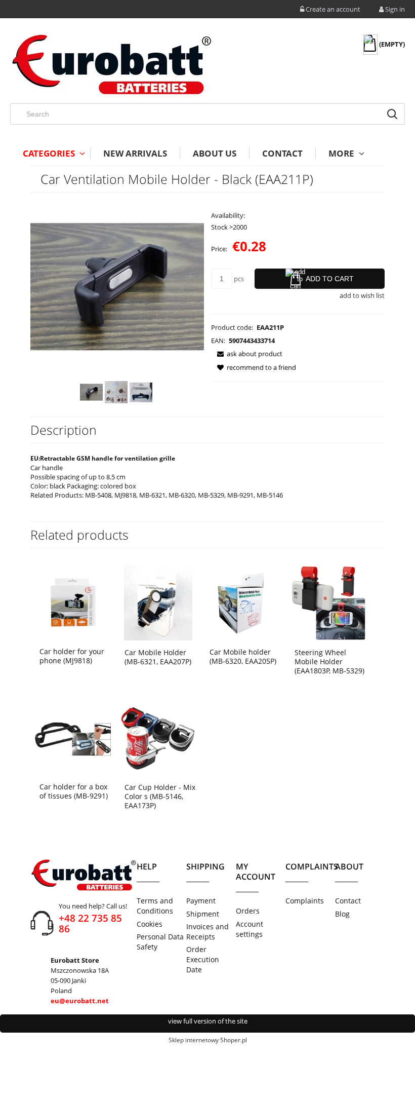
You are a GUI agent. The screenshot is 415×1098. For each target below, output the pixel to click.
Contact (348, 900)
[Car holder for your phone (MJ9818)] (72, 601)
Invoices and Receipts (207, 931)
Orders (248, 911)
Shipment (202, 914)
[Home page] (111, 64)
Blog (342, 914)
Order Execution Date (202, 959)
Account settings (249, 929)
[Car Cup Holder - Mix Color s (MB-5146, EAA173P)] (157, 737)
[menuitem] (50, 153)
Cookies (149, 924)
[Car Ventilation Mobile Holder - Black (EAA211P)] (91, 392)
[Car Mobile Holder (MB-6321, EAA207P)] (157, 601)
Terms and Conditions (155, 906)
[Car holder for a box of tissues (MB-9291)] (72, 737)
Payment (201, 900)
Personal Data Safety (160, 942)
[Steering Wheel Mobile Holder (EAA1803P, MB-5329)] (327, 601)
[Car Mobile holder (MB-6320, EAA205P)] (242, 601)
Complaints (304, 900)
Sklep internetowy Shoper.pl (208, 1040)
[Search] (392, 114)
